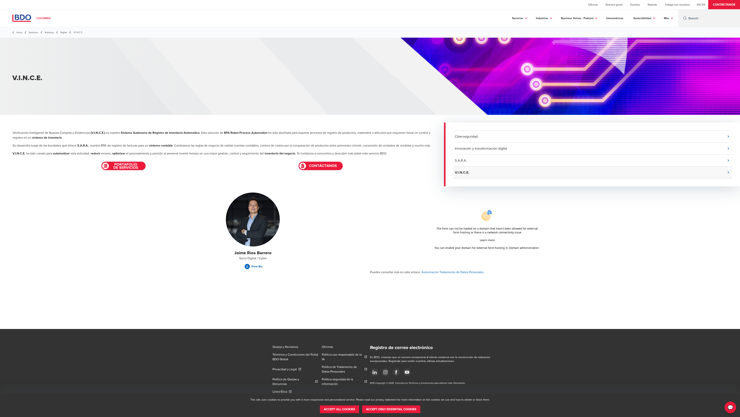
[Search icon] (685, 18)
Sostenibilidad (642, 18)
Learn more (487, 240)
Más (666, 18)
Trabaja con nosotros (677, 5)
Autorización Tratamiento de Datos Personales (452, 272)
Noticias (652, 5)
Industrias (542, 18)
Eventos (635, 5)
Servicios (517, 18)
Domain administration (524, 248)
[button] (724, 4)
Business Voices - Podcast (577, 18)
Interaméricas (614, 18)
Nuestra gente (614, 5)
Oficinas (593, 5)
